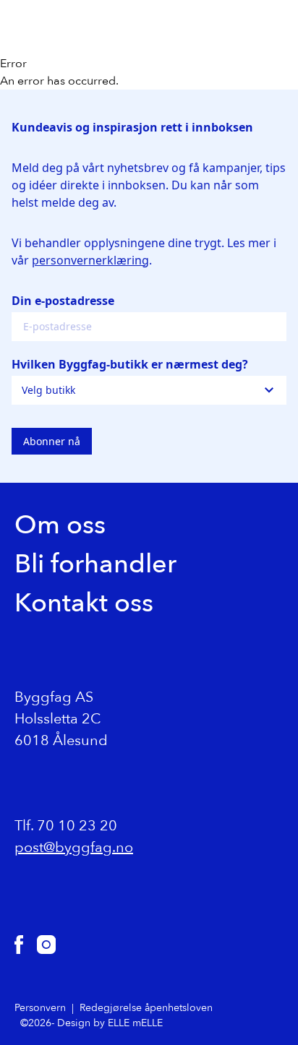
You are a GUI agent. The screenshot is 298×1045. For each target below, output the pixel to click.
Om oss (60, 525)
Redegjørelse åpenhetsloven (146, 1008)
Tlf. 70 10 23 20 (65, 825)
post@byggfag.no (73, 847)
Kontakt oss (83, 603)
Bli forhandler (95, 564)
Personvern (40, 1008)
